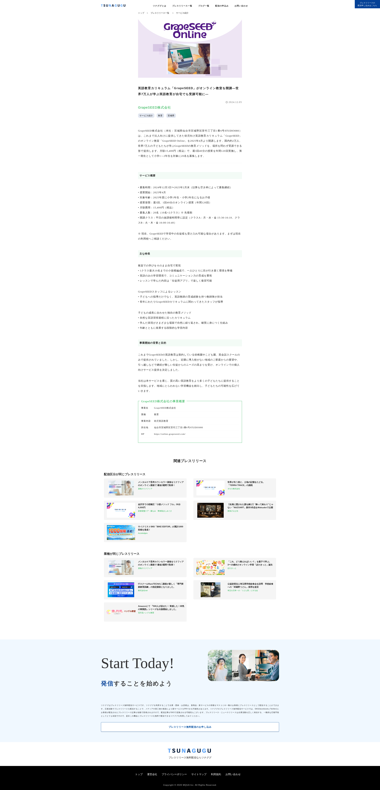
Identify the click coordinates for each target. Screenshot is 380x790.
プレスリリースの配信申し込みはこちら (367, 4)
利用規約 (216, 774)
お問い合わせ (241, 6)
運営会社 (152, 774)
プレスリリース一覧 (182, 6)
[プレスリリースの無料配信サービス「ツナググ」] (115, 6)
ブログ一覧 (203, 6)
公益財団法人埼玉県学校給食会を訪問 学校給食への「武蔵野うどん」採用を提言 (250, 585)
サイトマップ (198, 774)
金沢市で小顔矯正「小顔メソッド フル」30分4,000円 (159, 506)
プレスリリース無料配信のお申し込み (190, 727)
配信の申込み (222, 6)
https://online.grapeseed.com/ (170, 434)
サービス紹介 (182, 13)
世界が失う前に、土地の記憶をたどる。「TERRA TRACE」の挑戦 (246, 483)
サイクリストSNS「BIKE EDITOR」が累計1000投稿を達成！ (160, 528)
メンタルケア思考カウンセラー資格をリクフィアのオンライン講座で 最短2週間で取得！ (161, 483)
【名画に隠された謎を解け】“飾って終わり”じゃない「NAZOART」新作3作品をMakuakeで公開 (250, 506)
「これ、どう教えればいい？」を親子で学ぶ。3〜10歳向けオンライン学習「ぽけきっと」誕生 (250, 563)
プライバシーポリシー (174, 774)
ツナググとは (159, 6)
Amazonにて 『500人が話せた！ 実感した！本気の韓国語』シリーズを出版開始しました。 (161, 607)
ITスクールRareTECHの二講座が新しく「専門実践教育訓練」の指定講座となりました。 (160, 585)
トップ (141, 13)
